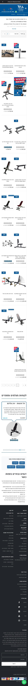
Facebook (19, 602)
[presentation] (3, 2)
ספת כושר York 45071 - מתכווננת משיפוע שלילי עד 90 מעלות (7, 105)
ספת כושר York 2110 (21, 496)
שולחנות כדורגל (23, 589)
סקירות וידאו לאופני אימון (8, 518)
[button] (24, 450)
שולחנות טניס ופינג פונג (21, 584)
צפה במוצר (5, 418)
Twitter (19, 607)
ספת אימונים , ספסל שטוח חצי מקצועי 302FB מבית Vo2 (20, 142)
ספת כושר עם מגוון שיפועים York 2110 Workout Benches (7, 66)
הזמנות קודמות (23, 548)
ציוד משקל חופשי (20, 466)
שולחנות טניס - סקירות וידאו (7, 566)
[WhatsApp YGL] (16, 12)
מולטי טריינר (10, 538)
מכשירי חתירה (10, 545)
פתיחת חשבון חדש (22, 546)
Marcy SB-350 (20, 331)
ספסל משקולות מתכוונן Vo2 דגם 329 (8, 218)
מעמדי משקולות (11, 466)
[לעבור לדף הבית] (24, 14)
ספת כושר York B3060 (21, 481)
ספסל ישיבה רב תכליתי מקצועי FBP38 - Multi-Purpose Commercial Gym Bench (20, 257)
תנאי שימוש (18, 681)
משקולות (22, 462)
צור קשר (24, 541)
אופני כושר (11, 515)
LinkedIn (19, 611)
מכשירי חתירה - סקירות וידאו (7, 548)
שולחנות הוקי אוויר (22, 586)
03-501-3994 (24, 529)
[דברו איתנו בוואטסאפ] (24, 682)
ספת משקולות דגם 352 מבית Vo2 (7, 332)
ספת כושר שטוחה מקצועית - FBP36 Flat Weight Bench (20, 180)
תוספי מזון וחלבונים (22, 577)
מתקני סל (24, 591)
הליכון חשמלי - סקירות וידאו (7, 523)
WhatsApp (19, 625)
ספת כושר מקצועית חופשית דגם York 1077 (20, 218)
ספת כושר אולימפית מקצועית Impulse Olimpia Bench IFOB (20, 370)
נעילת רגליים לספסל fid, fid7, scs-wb (20, 66)
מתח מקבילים (10, 543)
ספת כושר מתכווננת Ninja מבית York (20, 294)
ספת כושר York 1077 (21, 499)
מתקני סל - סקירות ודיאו (8, 559)
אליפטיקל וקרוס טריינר (8, 526)
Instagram (19, 620)
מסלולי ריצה (11, 521)
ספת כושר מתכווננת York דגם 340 (7, 142)
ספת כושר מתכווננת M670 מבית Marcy (8, 180)
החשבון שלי (24, 543)
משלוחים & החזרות (22, 551)
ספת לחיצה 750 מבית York (8, 293)
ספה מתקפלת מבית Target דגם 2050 (8, 256)
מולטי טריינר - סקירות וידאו (8, 540)
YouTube (19, 616)
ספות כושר (15, 462)
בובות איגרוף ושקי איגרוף (21, 574)
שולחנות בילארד (23, 594)
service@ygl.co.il (23, 525)
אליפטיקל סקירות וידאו (8, 528)
